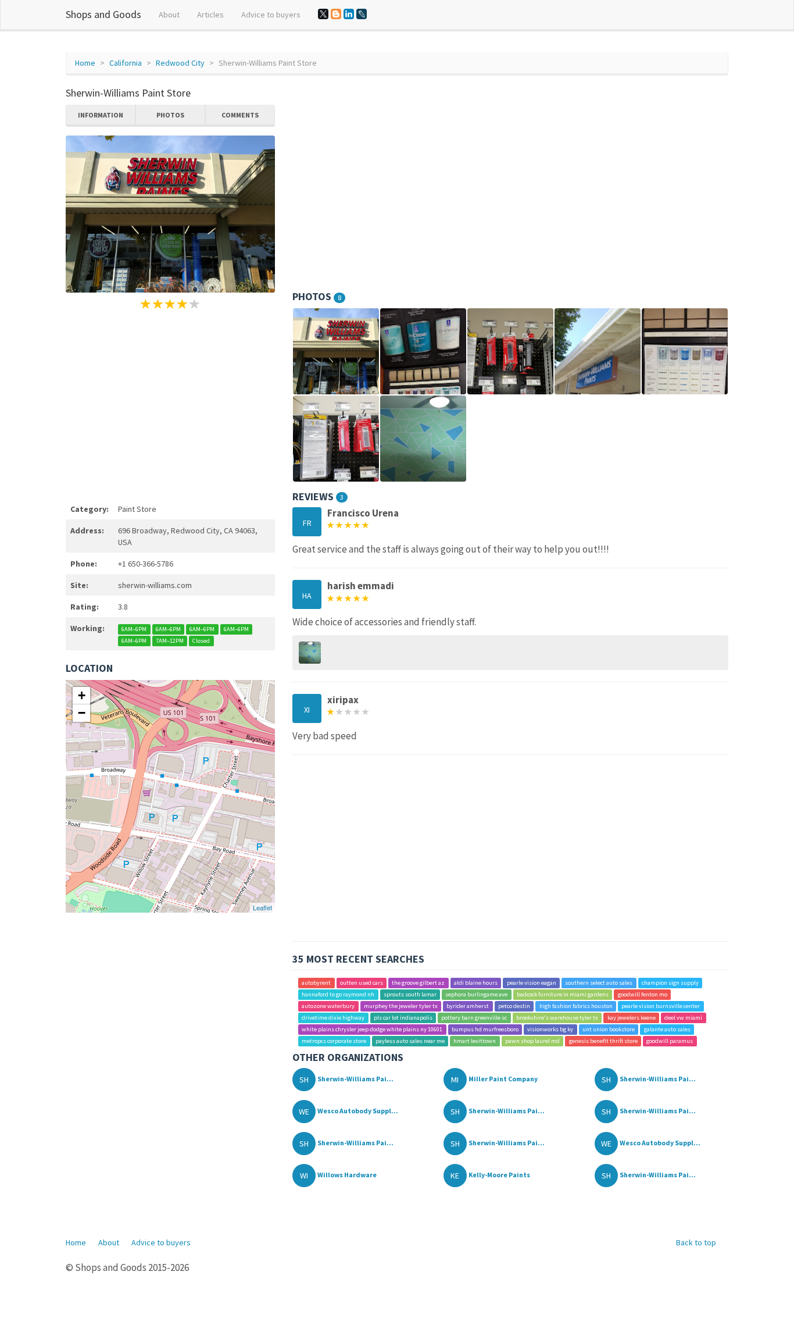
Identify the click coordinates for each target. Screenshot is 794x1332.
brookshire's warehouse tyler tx (557, 1017)
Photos (170, 115)
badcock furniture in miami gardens (563, 994)
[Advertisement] (170, 404)
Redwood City (180, 63)
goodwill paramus (669, 1041)
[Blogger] (336, 14)
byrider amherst (467, 1006)
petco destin (514, 1006)
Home (85, 63)
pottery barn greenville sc (474, 1017)
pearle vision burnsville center (660, 1006)
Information (100, 115)
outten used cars (361, 982)
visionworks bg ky (550, 1029)
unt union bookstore (608, 1029)
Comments (240, 115)
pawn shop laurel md (532, 1041)
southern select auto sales (598, 982)
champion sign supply (670, 982)
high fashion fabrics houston (576, 1006)
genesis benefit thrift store (603, 1041)
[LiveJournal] (361, 14)
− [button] (81, 713)
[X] (323, 14)
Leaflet (262, 907)
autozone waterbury (328, 1006)
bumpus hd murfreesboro (485, 1029)
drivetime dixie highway (333, 1017)
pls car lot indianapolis (403, 1017)
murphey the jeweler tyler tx (401, 1006)
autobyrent (316, 982)
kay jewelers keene (631, 1017)
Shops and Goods (103, 14)
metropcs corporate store (334, 1041)
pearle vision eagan (531, 982)
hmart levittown (474, 1041)
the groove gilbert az (418, 982)
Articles (210, 14)
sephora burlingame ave (476, 994)
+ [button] (81, 695)
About (169, 14)
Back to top (696, 1242)
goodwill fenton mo (642, 994)
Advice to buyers (271, 14)
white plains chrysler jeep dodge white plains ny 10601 (372, 1029)
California (125, 63)
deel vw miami (683, 1017)
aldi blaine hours (476, 982)
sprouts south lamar (410, 994)
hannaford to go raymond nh (338, 994)
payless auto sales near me (410, 1041)
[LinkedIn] (349, 14)
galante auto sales (667, 1029)
